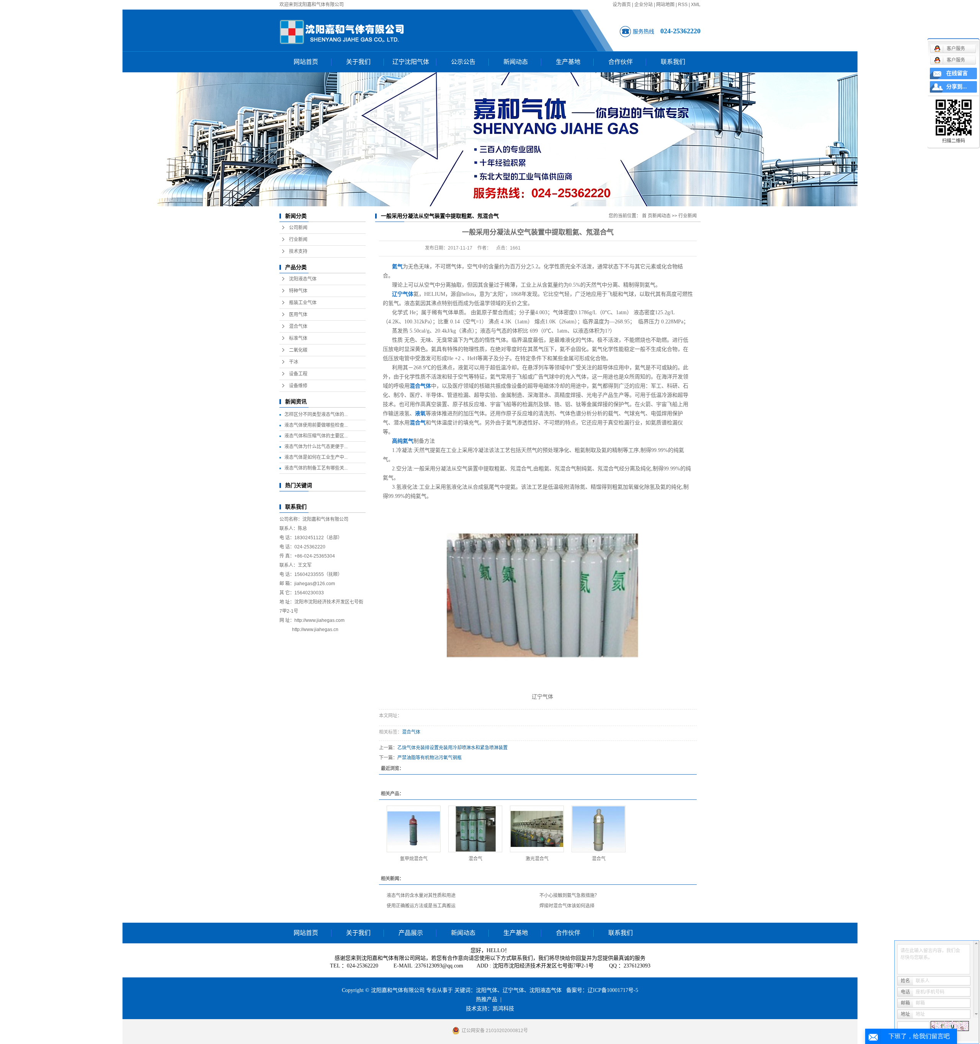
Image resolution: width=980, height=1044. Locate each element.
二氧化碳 (298, 350)
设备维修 (298, 385)
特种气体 (298, 291)
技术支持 (298, 251)
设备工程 (298, 374)
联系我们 (673, 62)
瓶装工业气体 (303, 302)
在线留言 (957, 73)
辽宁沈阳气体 (410, 62)
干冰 (293, 362)
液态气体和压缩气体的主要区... (316, 436)
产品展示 (411, 933)
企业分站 (643, 4)
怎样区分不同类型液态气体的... (316, 414)
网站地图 (665, 4)
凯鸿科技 (503, 1008)
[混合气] (475, 829)
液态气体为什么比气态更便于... (316, 446)
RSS (683, 4)
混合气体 (298, 326)
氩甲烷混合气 (414, 858)
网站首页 (306, 62)
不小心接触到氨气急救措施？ (569, 895)
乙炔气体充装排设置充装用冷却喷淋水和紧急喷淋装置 (452, 747)
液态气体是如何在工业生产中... (316, 457)
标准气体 (298, 338)
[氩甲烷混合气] (414, 829)
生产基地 (568, 62)
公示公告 (463, 62)
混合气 (475, 858)
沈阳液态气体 (303, 279)
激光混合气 (537, 858)
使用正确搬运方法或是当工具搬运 (421, 906)
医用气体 (298, 314)
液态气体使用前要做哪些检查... (316, 425)
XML (696, 4)
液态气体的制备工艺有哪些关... (316, 468)
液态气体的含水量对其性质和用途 (421, 895)
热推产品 (486, 999)
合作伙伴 (620, 62)
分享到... (956, 87)
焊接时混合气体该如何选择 (567, 906)
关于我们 (358, 62)
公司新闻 (298, 227)
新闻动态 (515, 62)
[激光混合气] (537, 829)
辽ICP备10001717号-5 (613, 990)
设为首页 (621, 4)
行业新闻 (298, 239)
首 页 (647, 216)
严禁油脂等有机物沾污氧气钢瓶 (429, 757)
